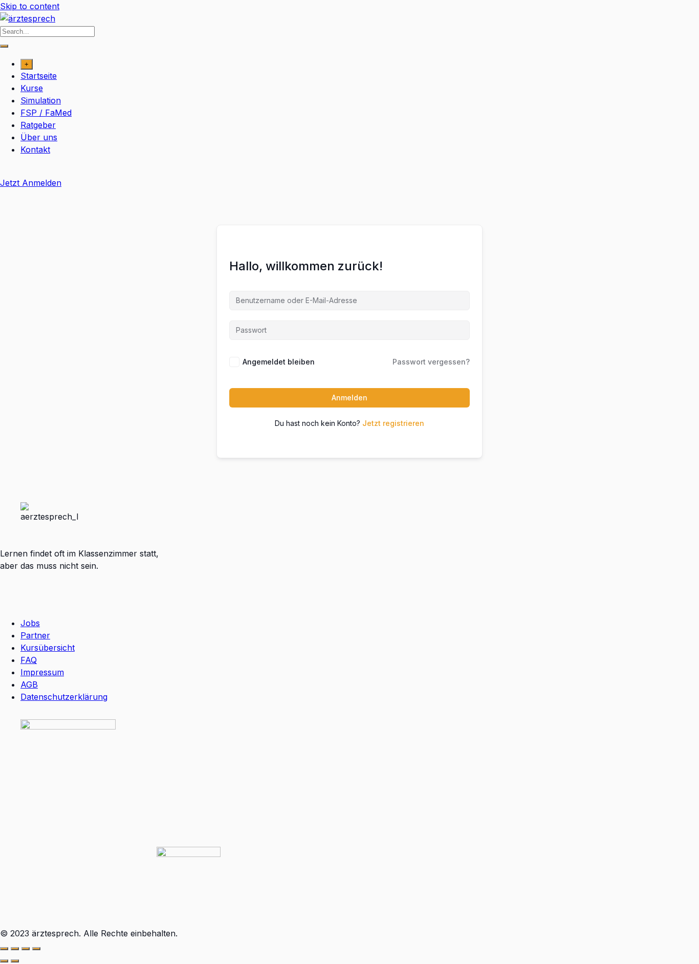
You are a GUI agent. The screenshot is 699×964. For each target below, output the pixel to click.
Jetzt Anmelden (30, 183)
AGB (29, 684)
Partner (35, 635)
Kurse (31, 88)
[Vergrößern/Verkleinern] (4, 948)
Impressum (42, 672)
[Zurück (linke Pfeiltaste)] (4, 960)
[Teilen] (25, 948)
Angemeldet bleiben (279, 361)
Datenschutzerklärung (63, 697)
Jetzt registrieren (393, 423)
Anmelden (349, 397)
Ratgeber (38, 125)
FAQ (28, 660)
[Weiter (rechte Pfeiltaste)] (15, 960)
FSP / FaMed (46, 113)
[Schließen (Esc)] (36, 948)
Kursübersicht (47, 647)
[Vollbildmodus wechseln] (15, 948)
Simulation (40, 100)
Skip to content (29, 6)
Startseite (38, 76)
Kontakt (35, 149)
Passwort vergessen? (431, 361)
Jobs (30, 623)
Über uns (38, 137)
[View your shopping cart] (5, 170)
